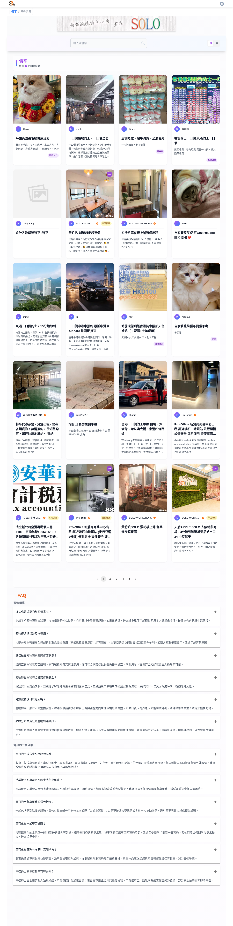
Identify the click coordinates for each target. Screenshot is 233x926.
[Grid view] (210, 43)
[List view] (217, 43)
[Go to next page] (136, 579)
